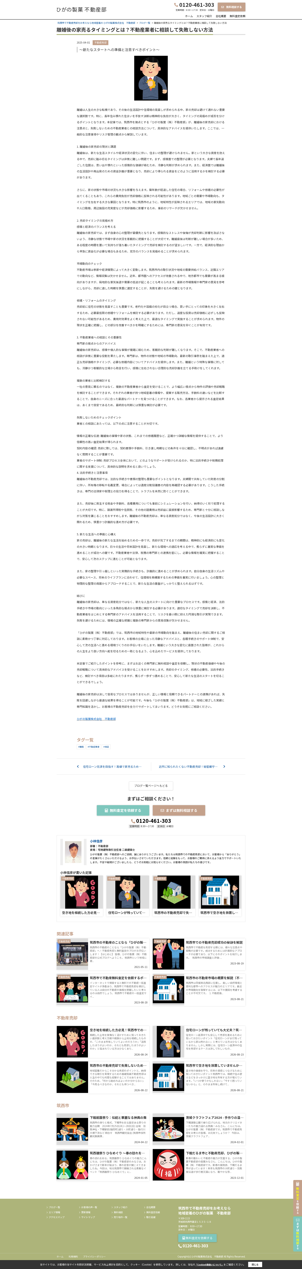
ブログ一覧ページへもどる (151, 785)
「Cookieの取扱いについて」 (209, 1264)
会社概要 (221, 16)
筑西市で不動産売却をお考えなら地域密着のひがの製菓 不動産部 (204, 1210)
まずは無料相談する (181, 810)
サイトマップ (88, 1217)
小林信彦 (96, 841)
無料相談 (118, 1212)
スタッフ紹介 (204, 16)
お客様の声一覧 (89, 1207)
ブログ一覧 (54, 1207)
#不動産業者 (93, 746)
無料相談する (234, 7)
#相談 (106, 746)
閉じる (255, 1264)
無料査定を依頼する (125, 810)
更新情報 (85, 1212)
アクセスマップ (56, 1217)
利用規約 (73, 1256)
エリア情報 (54, 1212)
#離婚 (81, 746)
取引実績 (150, 1217)
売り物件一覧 (120, 1217)
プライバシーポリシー (94, 1256)
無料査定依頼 (237, 16)
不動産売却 (100, 42)
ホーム (189, 16)
